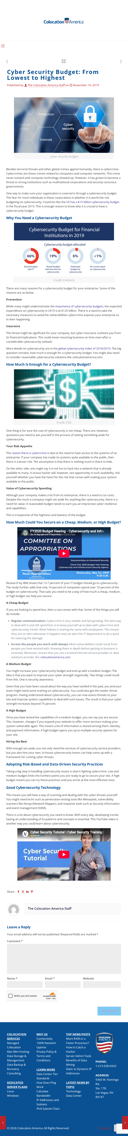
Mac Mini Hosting (18, 1052)
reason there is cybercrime (29, 453)
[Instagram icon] (109, 1128)
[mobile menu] (3, 45)
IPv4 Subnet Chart (48, 1108)
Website (88, 978)
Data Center (74, 1096)
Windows (13, 1096)
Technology (73, 1091)
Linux (10, 1091)
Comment (14, 941)
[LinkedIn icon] (106, 1128)
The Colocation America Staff (46, 85)
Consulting (14, 1073)
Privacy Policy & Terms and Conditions (46, 1056)
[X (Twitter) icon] (102, 1128)
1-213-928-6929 (106, 1066)
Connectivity (44, 1038)
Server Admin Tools (78, 1056)
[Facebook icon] (99, 1128)
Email (50, 978)
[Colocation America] (64, 20)
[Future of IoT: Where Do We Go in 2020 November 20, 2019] (125, 1122)
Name (12, 978)
